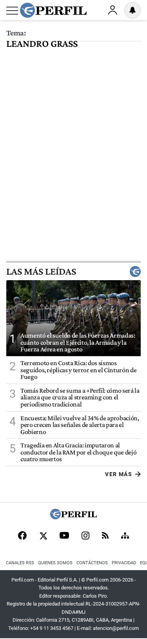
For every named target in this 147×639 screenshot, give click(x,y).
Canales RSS (20, 562)
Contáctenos (92, 562)
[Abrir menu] (12, 10)
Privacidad (124, 562)
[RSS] (105, 536)
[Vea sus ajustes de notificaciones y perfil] (132, 10)
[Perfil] (73, 517)
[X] (43, 536)
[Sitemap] (125, 536)
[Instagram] (85, 536)
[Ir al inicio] (53, 10)
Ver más (118, 474)
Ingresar (112, 10)
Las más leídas (41, 271)
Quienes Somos (55, 562)
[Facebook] (22, 536)
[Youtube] (64, 536)
